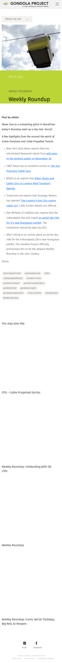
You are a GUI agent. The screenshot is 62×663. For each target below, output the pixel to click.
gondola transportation (34, 283)
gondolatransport (28, 288)
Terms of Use (16, 659)
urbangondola (51, 293)
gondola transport (11, 283)
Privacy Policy (29, 659)
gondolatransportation (13, 293)
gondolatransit (9, 288)
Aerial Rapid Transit (12, 273)
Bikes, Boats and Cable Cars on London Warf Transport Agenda (30, 183)
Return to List (13, 19)
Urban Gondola (34, 293)
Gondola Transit (34, 278)
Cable (46, 273)
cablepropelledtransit (12, 278)
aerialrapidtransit (32, 273)
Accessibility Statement (45, 659)
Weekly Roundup (10, 298)
